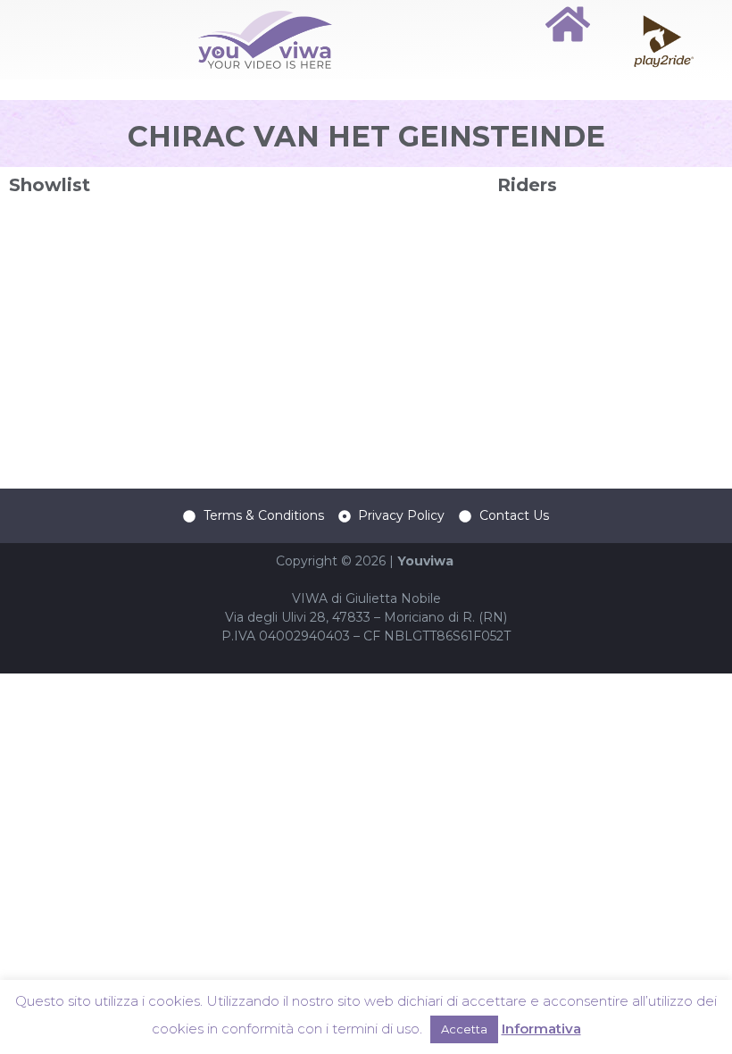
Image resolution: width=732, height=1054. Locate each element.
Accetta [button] (464, 1029)
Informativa (541, 1028)
